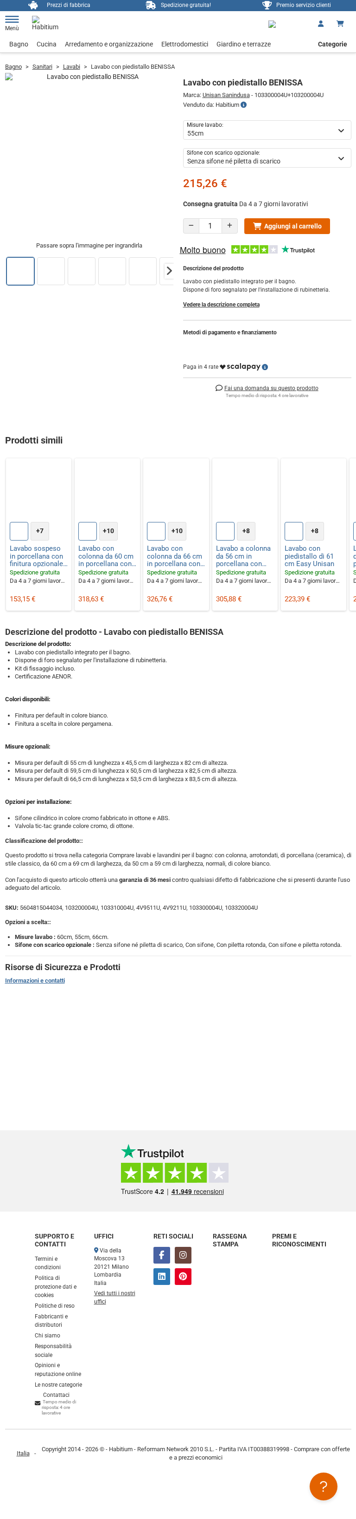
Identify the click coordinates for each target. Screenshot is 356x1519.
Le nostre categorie (58, 1385)
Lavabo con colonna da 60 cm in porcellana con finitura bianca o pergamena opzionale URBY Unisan (106, 556)
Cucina (47, 44)
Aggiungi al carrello (293, 226)
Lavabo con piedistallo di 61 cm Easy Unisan (309, 556)
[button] (169, 271)
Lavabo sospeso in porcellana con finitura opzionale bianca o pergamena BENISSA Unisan (36, 556)
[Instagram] (183, 1255)
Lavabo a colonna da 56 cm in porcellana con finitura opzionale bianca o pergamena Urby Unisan (243, 556)
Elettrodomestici (184, 44)
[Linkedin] (161, 1276)
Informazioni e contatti (35, 980)
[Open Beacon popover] (323, 1486)
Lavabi (71, 66)
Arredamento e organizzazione (109, 44)
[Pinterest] (183, 1276)
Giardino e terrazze (243, 44)
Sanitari (42, 66)
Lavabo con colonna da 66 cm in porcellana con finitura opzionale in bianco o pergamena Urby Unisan (174, 556)
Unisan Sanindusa (226, 94)
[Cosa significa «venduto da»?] (244, 105)
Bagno (18, 44)
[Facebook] (161, 1255)
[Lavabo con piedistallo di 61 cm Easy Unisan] (314, 491)
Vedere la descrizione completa (221, 304)
